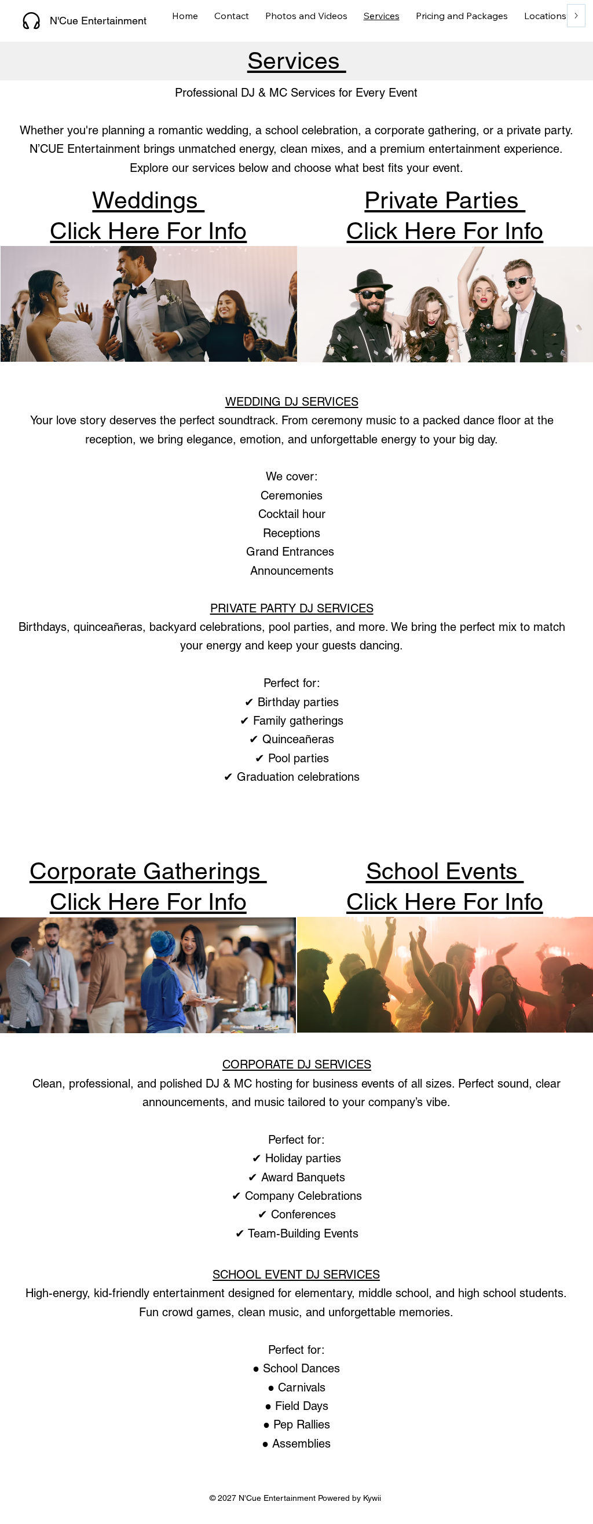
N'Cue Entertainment (99, 20)
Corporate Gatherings (148, 870)
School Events (445, 870)
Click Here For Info (444, 230)
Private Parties (444, 200)
